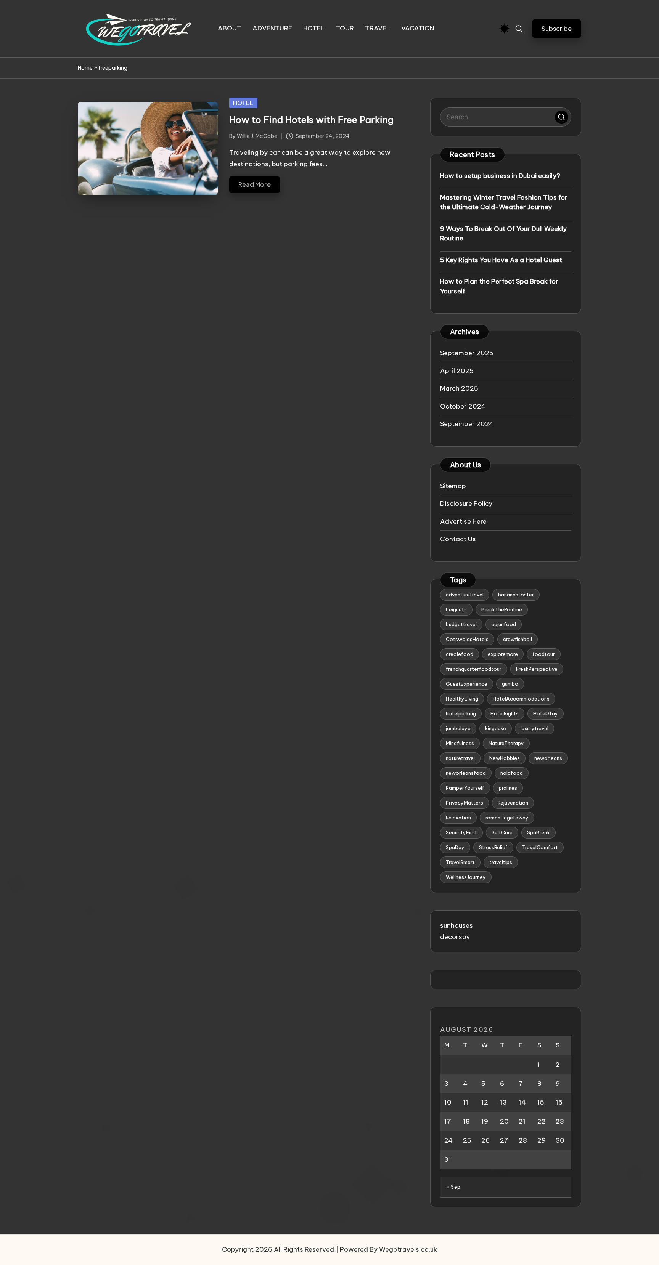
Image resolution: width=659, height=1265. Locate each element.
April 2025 (457, 371)
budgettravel (461, 624)
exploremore (503, 654)
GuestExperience (466, 684)
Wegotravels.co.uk (408, 1249)
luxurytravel (534, 728)
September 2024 (466, 424)
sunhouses (456, 925)
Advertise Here (463, 521)
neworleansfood (466, 773)
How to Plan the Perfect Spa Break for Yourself (499, 286)
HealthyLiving (462, 699)
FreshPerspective (537, 669)
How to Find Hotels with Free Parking (311, 119)
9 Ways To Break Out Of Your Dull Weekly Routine (503, 233)
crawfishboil (517, 639)
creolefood (459, 654)
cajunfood (503, 624)
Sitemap (453, 486)
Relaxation (458, 817)
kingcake (495, 728)
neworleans (548, 758)
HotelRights (504, 713)
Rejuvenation (513, 803)
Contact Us (458, 539)
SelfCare (502, 832)
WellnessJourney (466, 877)
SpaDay (455, 847)
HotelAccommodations (521, 699)
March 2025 (459, 388)
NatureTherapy (506, 743)
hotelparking (461, 713)
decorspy (455, 937)
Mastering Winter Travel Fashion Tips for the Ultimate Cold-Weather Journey (503, 202)
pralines (508, 788)
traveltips (500, 862)
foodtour (543, 654)
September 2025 (466, 353)
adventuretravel (465, 595)
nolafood (511, 773)
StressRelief (493, 847)
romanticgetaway (507, 817)
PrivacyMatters (464, 803)
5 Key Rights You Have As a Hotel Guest (501, 260)
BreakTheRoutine (501, 609)
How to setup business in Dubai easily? (500, 176)
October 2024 (462, 406)
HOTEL (243, 103)
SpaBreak (538, 832)
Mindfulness (460, 743)
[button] (556, 28)
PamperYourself (465, 788)
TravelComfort (540, 847)
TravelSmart (460, 862)
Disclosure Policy (466, 503)
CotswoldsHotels (467, 639)
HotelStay (545, 713)
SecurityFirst (461, 832)
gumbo (510, 684)
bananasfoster (516, 595)
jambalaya (458, 728)
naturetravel (460, 758)
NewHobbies (504, 758)
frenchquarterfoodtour (473, 669)
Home (85, 67)
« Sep (453, 1187)
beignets (456, 609)
